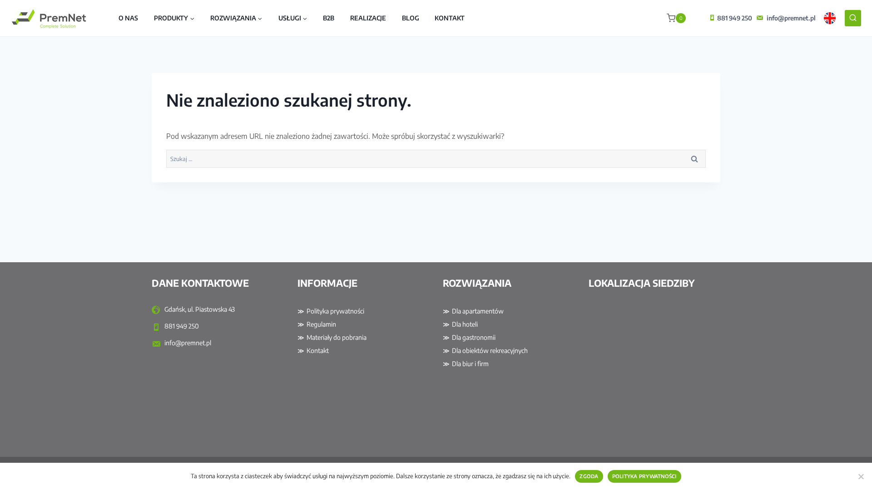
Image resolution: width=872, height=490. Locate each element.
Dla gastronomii (473, 337)
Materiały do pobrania (337, 337)
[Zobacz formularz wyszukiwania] (853, 18)
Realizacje (368, 18)
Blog (410, 18)
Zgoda (589, 476)
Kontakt (450, 18)
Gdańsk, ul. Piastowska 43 (199, 309)
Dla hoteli (465, 324)
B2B (328, 18)
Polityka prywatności (335, 311)
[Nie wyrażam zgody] (860, 476)
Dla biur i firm (470, 364)
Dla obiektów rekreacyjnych (490, 350)
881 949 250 (734, 18)
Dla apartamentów (478, 311)
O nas (128, 18)
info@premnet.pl (791, 18)
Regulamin (321, 324)
